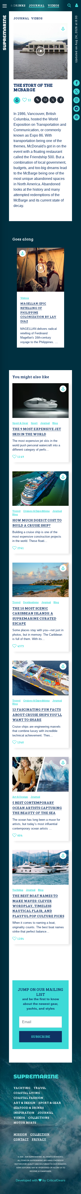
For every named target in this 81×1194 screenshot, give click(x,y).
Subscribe (40, 1036)
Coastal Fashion (28, 1097)
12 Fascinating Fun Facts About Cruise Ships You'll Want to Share (37, 714)
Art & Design (20, 796)
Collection (40, 1134)
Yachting (17, 889)
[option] (40, 297)
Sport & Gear (20, 423)
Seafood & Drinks (29, 1107)
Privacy (39, 1139)
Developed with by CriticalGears (40, 1180)
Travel (16, 511)
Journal (36, 5)
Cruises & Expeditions (36, 511)
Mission (20, 1134)
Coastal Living (27, 1093)
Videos (53, 5)
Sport (34, 423)
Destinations (31, 602)
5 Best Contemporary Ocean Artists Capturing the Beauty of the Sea (37, 807)
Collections (38, 1117)
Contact (21, 1139)
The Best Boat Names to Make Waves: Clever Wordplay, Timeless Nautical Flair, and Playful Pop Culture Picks (38, 905)
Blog (55, 423)
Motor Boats (25, 1122)
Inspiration (24, 1112)
